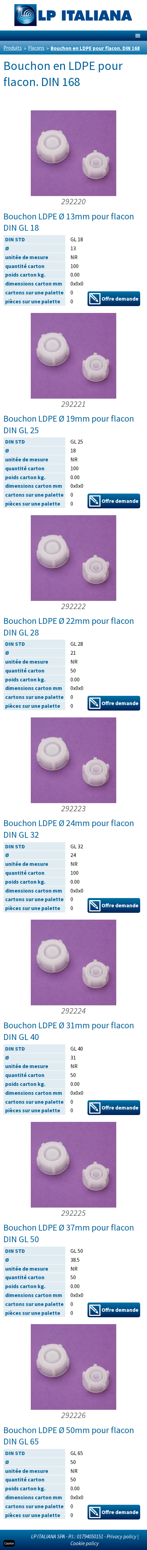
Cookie (9, 1543)
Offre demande (119, 298)
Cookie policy (84, 1543)
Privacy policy (121, 1536)
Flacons (36, 48)
